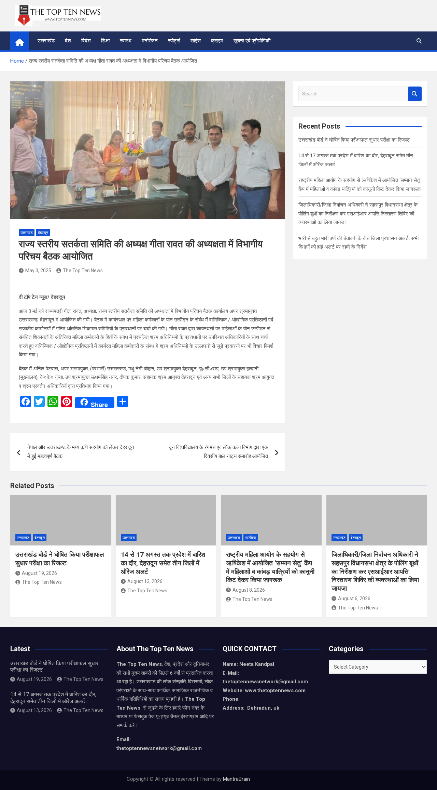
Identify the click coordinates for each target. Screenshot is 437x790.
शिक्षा (105, 41)
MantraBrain (236, 779)
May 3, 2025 (38, 270)
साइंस (196, 41)
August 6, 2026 (354, 598)
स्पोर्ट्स (174, 41)
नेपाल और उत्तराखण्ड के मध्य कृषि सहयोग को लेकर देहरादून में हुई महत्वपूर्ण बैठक (80, 451)
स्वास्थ (125, 41)
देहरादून (43, 233)
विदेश (86, 41)
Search (415, 94)
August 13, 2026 (145, 581)
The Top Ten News (83, 270)
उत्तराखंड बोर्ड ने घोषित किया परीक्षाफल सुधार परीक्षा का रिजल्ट (354, 140)
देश (68, 41)
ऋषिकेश (250, 538)
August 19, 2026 (39, 573)
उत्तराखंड (46, 41)
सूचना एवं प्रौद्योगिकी (252, 41)
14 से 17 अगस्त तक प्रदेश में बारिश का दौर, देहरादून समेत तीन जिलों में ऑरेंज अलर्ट (163, 563)
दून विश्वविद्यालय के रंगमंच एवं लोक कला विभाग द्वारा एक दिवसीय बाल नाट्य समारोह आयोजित (218, 451)
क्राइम (217, 41)
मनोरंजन (150, 41)
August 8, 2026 (248, 590)
